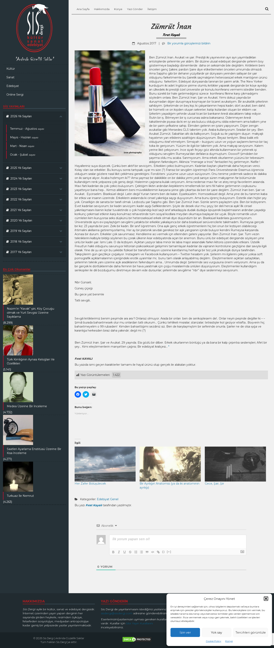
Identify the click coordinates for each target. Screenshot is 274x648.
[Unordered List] (141, 552)
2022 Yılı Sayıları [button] (20, 199)
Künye (229, 641)
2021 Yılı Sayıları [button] (20, 210)
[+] (169, 551)
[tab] (34, 116)
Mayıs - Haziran (24, 137)
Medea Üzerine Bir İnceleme (27, 406)
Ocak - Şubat (22, 154)
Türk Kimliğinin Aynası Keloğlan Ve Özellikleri (31, 361)
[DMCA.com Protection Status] (137, 640)
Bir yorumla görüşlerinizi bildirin (188, 43)
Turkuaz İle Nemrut (20, 496)
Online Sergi (14, 94)
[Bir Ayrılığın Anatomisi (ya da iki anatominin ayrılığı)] (170, 464)
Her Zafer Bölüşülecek (90, 483)
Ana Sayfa (83, 9)
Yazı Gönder (135, 9)
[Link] (158, 552)
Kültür (10, 68)
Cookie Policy (213, 641)
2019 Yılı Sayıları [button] (20, 231)
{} (163, 551)
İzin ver (185, 632)
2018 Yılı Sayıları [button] (20, 241)
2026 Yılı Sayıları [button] (20, 116)
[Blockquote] (147, 552)
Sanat (10, 77)
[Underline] (124, 552)
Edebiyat (12, 86)
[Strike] (130, 552)
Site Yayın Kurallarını (139, 623)
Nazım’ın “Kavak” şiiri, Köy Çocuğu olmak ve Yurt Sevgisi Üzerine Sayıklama (30, 312)
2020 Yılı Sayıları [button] (20, 220)
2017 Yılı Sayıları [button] (20, 252)
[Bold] (113, 552)
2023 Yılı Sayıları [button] (20, 189)
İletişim (152, 9)
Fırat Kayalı (171, 35)
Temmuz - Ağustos (27, 129)
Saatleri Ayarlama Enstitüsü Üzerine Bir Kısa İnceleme (34, 451)
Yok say (216, 632)
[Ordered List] (136, 552)
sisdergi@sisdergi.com (116, 613)
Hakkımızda (102, 9)
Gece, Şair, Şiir (214, 483)
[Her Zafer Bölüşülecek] (105, 464)
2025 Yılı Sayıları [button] (20, 168)
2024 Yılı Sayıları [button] (20, 178)
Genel (114, 499)
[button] (266, 599)
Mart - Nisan (22, 146)
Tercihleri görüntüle (250, 632)
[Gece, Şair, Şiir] (235, 464)
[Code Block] (152, 552)
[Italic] (119, 552)
